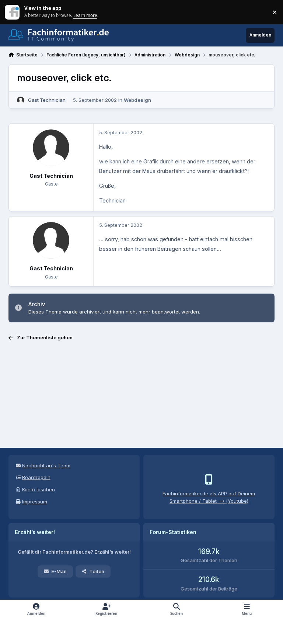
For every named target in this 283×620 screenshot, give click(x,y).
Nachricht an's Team (46, 465)
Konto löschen (38, 489)
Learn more (12, 11)
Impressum (34, 502)
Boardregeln (36, 477)
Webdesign (137, 100)
